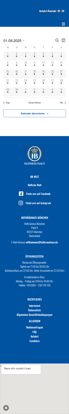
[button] (63, 24)
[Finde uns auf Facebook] (21, 193)
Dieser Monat (34, 102)
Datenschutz (34, 310)
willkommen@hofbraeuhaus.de (42, 242)
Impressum (34, 306)
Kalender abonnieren (33, 113)
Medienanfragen (34, 327)
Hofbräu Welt (34, 185)
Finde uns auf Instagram (38, 203)
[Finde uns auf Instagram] (20, 202)
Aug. (8, 102)
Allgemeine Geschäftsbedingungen (34, 315)
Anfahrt (35, 336)
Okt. (61, 102)
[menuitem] (59, 11)
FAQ (34, 332)
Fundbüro (34, 341)
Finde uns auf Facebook (38, 194)
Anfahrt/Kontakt (47, 11)
